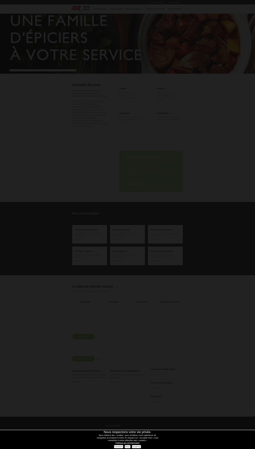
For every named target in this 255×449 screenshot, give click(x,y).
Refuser (127, 446)
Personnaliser (119, 446)
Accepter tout (136, 446)
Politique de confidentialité (127, 443)
